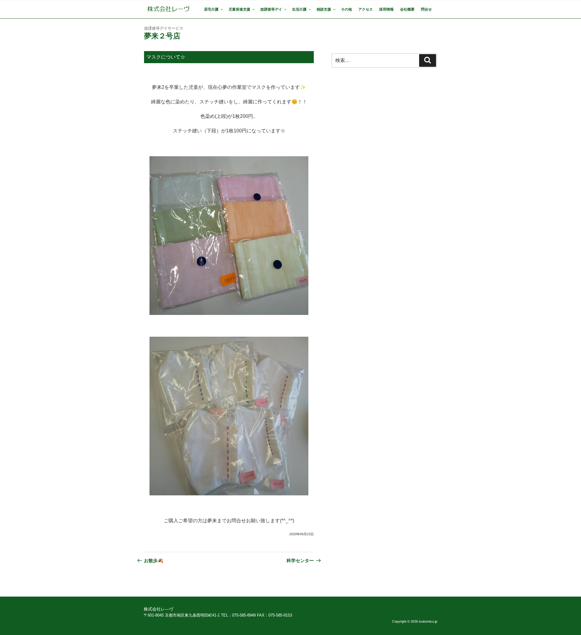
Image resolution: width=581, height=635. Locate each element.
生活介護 (299, 9)
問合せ (426, 9)
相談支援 (324, 9)
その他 (346, 9)
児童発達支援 (239, 9)
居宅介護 (211, 9)
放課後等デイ (271, 9)
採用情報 (386, 9)
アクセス (365, 9)
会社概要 (407, 9)
